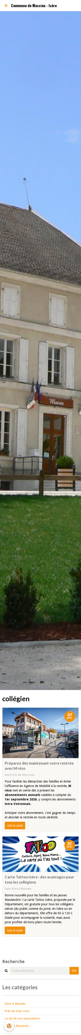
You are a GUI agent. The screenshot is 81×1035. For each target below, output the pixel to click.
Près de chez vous (23, 774)
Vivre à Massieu (21, 888)
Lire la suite (15, 825)
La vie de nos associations (22, 1018)
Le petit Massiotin (16, 1026)
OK (74, 970)
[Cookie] (9, 1026)
